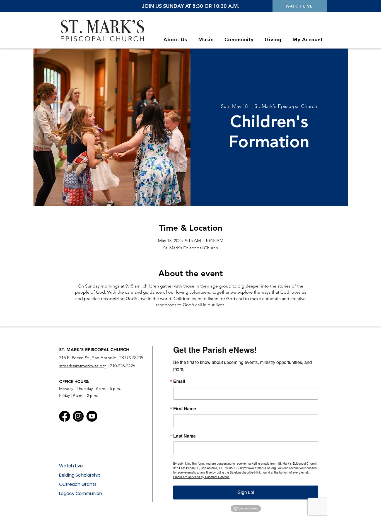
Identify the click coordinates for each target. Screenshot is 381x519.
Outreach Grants (78, 484)
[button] (175, 39)
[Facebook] (64, 416)
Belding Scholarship (79, 475)
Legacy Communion (80, 493)
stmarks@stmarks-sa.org (83, 365)
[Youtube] (91, 416)
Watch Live (71, 466)
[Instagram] (78, 416)
